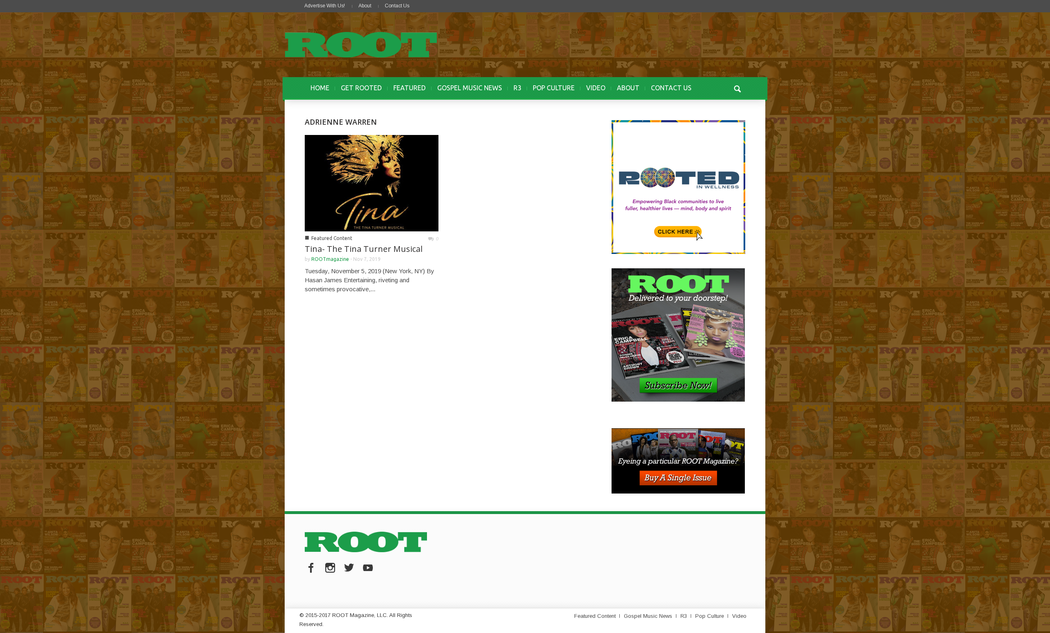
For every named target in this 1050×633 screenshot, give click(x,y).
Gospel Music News (648, 616)
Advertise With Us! (324, 6)
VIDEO (595, 87)
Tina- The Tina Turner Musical (363, 248)
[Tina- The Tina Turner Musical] (371, 182)
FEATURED (409, 87)
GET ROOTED (361, 87)
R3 (517, 87)
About (364, 6)
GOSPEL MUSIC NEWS (469, 87)
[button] (737, 87)
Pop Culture (709, 616)
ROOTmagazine (330, 259)
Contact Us (397, 6)
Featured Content (331, 238)
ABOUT (628, 87)
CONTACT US (671, 87)
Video (739, 616)
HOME (319, 87)
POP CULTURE (554, 87)
